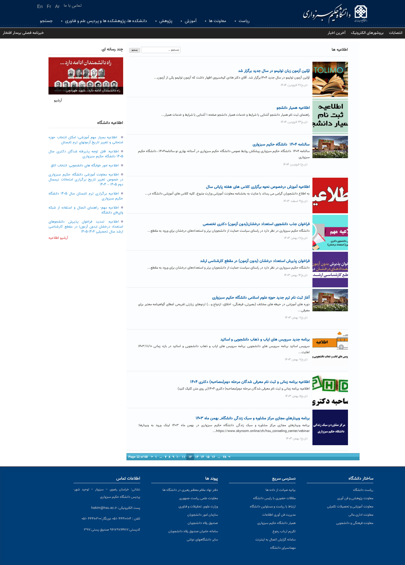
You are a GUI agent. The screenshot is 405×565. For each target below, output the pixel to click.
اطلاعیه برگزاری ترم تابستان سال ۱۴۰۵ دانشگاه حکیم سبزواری (85, 196)
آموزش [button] (190, 21)
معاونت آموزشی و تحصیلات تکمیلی (350, 506)
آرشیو (58, 100)
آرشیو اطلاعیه (58, 238)
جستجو (46, 21)
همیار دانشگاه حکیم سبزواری (276, 523)
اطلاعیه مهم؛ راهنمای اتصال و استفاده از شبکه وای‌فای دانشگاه (85, 210)
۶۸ (224, 457)
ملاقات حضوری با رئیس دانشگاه (274, 498)
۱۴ (202, 457)
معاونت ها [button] (217, 21)
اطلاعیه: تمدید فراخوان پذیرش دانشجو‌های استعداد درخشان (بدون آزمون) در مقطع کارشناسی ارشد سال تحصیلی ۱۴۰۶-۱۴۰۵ (85, 226)
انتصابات (395, 33)
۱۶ (213, 457)
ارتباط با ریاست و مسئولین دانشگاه (273, 506)
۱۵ (207, 457)
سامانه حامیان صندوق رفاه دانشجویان (193, 531)
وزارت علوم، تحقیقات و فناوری (198, 506)
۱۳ (196, 457)
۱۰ (178, 457)
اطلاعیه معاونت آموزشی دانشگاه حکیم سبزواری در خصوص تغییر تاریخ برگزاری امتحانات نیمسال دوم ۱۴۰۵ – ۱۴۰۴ (85, 179)
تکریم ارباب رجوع (284, 531)
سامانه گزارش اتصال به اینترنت (275, 539)
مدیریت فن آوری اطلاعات (279, 514)
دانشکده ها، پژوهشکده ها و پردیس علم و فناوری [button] (106, 21)
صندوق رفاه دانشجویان (203, 523)
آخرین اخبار (336, 33)
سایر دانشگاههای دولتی (202, 539)
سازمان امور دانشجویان (202, 514)
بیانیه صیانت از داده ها (281, 490)
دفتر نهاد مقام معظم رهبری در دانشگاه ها (190, 490)
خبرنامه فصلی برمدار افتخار (23, 33)
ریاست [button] (244, 21)
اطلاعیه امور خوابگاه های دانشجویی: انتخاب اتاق (85, 165)
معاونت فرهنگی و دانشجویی (354, 523)
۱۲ (190, 457)
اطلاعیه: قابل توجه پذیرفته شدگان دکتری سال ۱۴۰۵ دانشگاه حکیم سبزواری (85, 154)
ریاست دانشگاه (363, 490)
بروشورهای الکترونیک (367, 33)
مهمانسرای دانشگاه (283, 547)
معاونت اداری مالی (361, 514)
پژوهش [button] (165, 21)
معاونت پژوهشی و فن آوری (355, 498)
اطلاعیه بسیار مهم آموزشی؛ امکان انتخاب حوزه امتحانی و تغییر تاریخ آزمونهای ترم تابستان (85, 140)
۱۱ (183, 457)
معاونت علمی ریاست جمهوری (198, 498)
